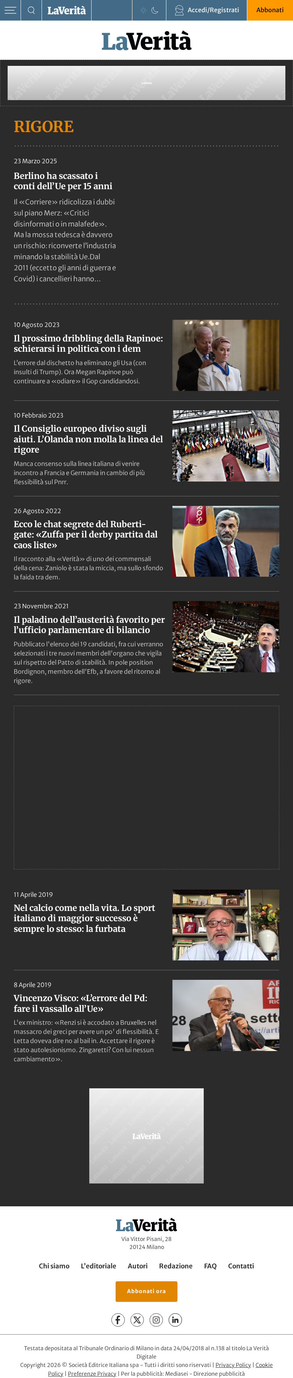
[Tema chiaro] (143, 10)
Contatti (241, 1266)
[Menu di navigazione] (10, 10)
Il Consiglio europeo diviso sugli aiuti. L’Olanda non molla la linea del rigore (88, 439)
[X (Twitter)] (137, 1320)
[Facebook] (118, 1320)
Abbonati (270, 10)
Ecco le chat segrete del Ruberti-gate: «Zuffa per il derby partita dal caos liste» (86, 534)
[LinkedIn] (175, 1320)
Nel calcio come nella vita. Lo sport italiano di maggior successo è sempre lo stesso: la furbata (84, 918)
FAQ (210, 1266)
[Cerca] (31, 10)
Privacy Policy (233, 1365)
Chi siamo (54, 1266)
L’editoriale (98, 1266)
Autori (138, 1266)
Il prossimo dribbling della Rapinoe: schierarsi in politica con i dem (88, 343)
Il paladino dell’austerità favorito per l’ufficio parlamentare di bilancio (89, 625)
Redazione (176, 1266)
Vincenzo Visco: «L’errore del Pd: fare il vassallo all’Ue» (80, 1003)
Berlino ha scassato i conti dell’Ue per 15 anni (63, 181)
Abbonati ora (146, 1291)
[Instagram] (156, 1320)
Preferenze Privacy (92, 1373)
